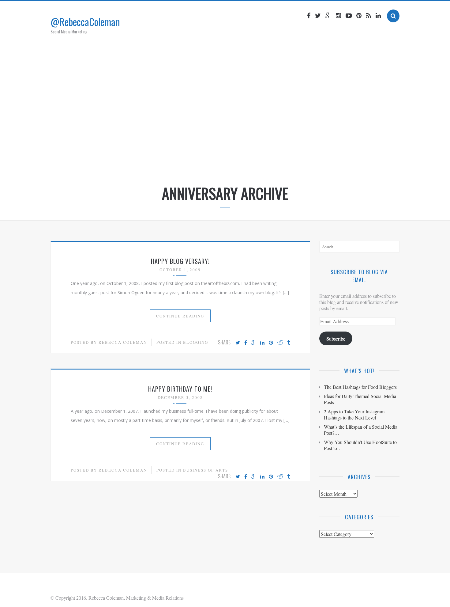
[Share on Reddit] (280, 342)
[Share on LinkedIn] (262, 342)
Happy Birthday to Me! (180, 388)
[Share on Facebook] (245, 342)
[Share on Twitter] (237, 342)
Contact (285, 163)
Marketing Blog (214, 163)
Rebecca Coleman (123, 342)
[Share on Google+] (253, 342)
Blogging (195, 342)
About (179, 163)
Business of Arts (205, 470)
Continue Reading (180, 316)
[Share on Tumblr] (288, 342)
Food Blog (254, 163)
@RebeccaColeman (85, 21)
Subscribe (335, 338)
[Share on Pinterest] (271, 342)
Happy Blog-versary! (180, 261)
